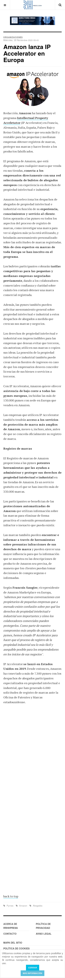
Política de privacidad (43, 925)
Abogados (37, 905)
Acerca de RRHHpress (10, 925)
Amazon (23, 905)
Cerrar (32, 967)
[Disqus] (32, 755)
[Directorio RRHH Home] (32, 21)
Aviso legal (44, 933)
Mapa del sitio (12, 942)
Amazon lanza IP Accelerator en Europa (27, 53)
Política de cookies (16, 948)
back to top (10, 896)
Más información (32, 973)
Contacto (9, 933)
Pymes (10, 905)
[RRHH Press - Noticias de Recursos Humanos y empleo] (32, 4)
